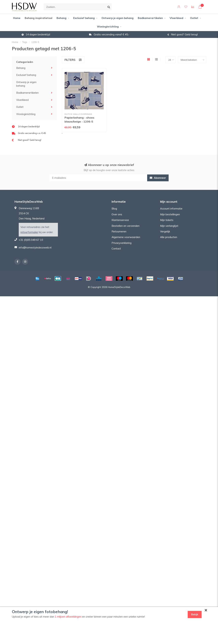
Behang (61, 18)
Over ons (117, 214)
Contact (116, 248)
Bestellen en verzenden (125, 225)
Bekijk (194, 614)
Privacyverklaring (121, 243)
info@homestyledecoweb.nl (35, 247)
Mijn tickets (166, 220)
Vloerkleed (176, 18)
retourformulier (29, 232)
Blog (114, 208)
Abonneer (159, 177)
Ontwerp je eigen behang (118, 18)
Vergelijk (165, 231)
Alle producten (168, 237)
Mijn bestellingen (170, 214)
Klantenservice (120, 220)
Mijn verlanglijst (169, 225)
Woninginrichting (108, 26)
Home (16, 18)
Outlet (194, 18)
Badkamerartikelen (150, 18)
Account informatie (171, 208)
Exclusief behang (84, 18)
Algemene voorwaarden (126, 237)
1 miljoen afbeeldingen (68, 616)
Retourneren (119, 231)
